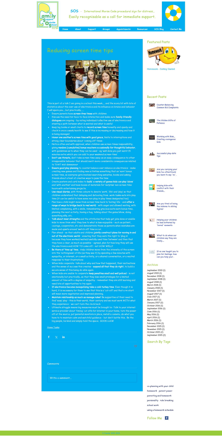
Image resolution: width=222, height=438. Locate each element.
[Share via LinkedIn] (63, 337)
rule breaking (166, 400)
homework (152, 390)
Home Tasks (53, 327)
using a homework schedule (160, 410)
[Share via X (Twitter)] (56, 337)
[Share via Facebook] (48, 337)
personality (152, 400)
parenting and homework (159, 395)
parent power (165, 390)
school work (153, 405)
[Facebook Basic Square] (166, 418)
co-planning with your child (160, 386)
